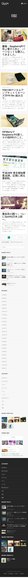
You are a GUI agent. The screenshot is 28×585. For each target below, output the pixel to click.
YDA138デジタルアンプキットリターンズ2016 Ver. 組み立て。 (13, 94)
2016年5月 (4, 348)
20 (21, 237)
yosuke (11, 43)
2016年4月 (4, 351)
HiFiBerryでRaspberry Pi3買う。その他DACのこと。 (13, 134)
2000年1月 (4, 368)
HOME (5, 573)
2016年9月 (4, 338)
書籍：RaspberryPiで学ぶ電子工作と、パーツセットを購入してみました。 (13, 50)
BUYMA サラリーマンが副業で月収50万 (10, 454)
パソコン (4, 394)
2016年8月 (4, 341)
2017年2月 (4, 325)
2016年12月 (4, 331)
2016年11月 (4, 335)
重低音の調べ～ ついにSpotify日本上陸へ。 (13, 216)
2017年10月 (4, 315)
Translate (21, 242)
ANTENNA (11, 573)
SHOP (16, 573)
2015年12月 (4, 365)
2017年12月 (4, 311)
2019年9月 (4, 295)
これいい (4, 384)
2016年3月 (4, 355)
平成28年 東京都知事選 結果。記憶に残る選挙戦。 (13, 175)
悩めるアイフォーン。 (12, 283)
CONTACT (22, 573)
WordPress (4, 378)
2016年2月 (4, 358)
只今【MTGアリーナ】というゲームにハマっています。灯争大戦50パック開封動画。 (16, 277)
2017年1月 (4, 328)
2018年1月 (4, 308)
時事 (3, 408)
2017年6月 (4, 318)
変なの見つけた (5, 398)
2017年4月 (4, 321)
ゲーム (3, 391)
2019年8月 (4, 298)
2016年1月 (4, 361)
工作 (3, 401)
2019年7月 (4, 301)
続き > (23, 108)
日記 (3, 404)
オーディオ (4, 388)
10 (19, 237)
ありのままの (5, 381)
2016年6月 (4, 345)
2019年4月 (4, 305)
